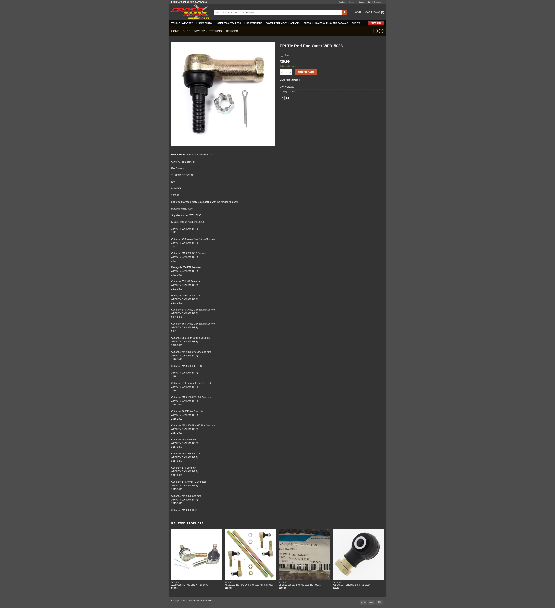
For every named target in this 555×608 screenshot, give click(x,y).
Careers (352, 2)
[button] (357, 12)
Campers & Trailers (229, 23)
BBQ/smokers (254, 23)
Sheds (307, 23)
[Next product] (375, 31)
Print (286, 55)
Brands (361, 2)
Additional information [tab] (199, 154)
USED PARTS (205, 23)
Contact (342, 2)
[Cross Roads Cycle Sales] (190, 12)
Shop (186, 31)
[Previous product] (381, 31)
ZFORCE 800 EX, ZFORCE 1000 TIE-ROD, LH (300, 585)
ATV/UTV (199, 31)
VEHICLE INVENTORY (182, 23)
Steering (215, 31)
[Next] (383, 562)
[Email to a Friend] (287, 98)
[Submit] (344, 12)
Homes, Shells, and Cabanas (331, 23)
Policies (377, 2)
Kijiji (369, 2)
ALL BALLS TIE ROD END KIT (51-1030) (351, 585)
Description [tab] (178, 154)
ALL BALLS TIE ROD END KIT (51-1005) (190, 585)
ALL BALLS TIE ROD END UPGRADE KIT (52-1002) (249, 585)
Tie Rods (232, 31)
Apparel (295, 23)
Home (175, 31)
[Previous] (171, 562)
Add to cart (306, 72)
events (356, 23)
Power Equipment (276, 23)
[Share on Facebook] (282, 98)
